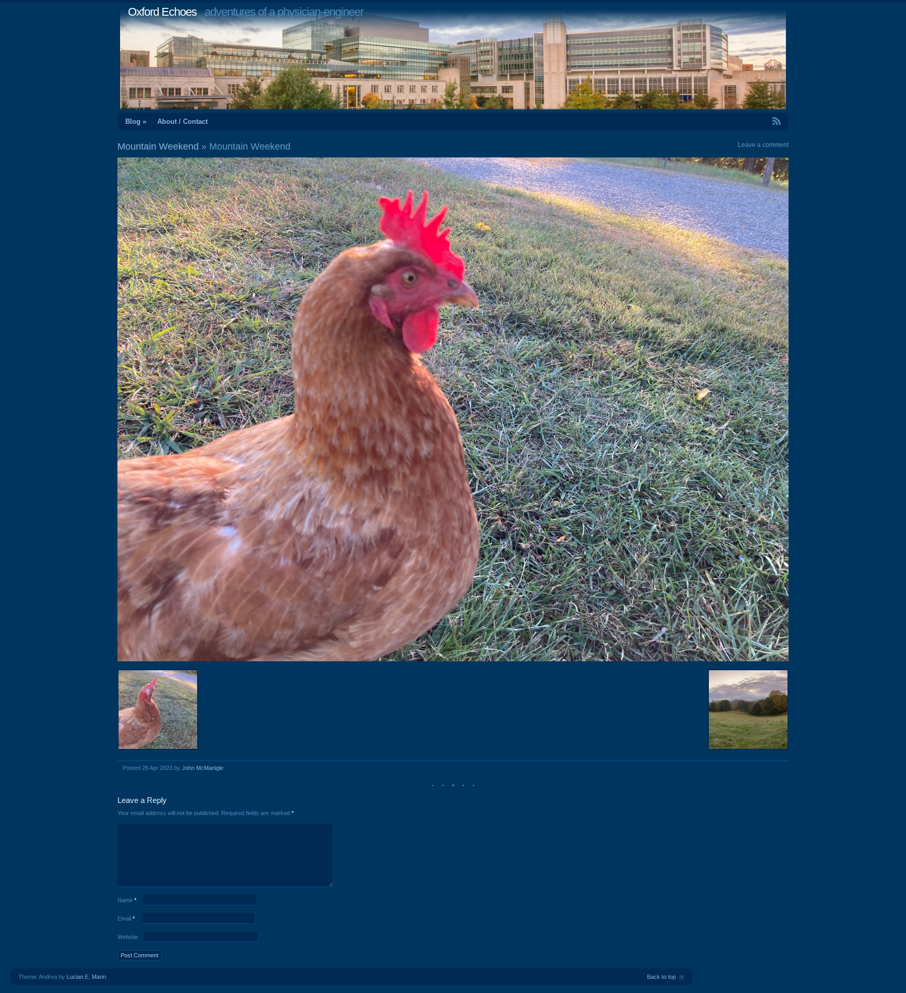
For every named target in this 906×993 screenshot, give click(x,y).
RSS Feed (752, 121)
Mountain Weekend (158, 146)
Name (126, 900)
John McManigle (202, 768)
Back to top (661, 977)
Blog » (135, 121)
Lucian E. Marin (86, 977)
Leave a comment (763, 145)
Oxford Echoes (162, 11)
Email (126, 918)
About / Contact (182, 121)
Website (127, 937)
